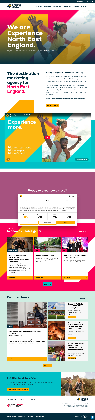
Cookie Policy (30, 416)
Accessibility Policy (39, 416)
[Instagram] (90, 1)
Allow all (66, 222)
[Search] (87, 1)
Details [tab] (47, 200)
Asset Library (11, 399)
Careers (22, 399)
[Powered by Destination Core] (81, 416)
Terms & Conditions (11, 416)
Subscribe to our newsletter (17, 389)
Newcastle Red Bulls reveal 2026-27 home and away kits (76, 306)
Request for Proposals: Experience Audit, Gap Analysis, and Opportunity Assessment (19, 258)
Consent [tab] (28, 200)
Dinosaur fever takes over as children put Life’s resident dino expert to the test (75, 325)
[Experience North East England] (14, 6)
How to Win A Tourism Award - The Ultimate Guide (75, 256)
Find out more (51, 105)
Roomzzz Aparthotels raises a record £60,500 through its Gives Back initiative (76, 346)
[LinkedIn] (92, 1)
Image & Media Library (45, 255)
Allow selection (47, 222)
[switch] (40, 217)
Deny (29, 222)
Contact (32, 399)
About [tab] (66, 200)
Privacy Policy (21, 416)
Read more (71, 317)
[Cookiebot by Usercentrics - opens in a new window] (69, 196)
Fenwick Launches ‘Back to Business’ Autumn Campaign (25, 332)
